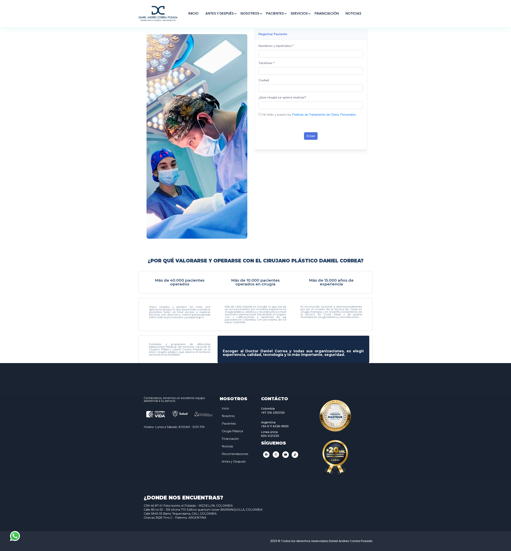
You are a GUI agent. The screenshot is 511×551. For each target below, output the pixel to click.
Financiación (230, 439)
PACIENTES (275, 13)
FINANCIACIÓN (327, 13)
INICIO (193, 13)
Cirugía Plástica (232, 431)
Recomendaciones (235, 454)
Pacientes (229, 423)
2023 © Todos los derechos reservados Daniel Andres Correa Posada (321, 541)
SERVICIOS (299, 13)
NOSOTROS (250, 13)
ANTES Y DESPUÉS (219, 13)
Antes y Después (234, 461)
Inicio (225, 408)
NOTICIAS (353, 13)
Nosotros (228, 416)
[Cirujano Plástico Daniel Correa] (158, 13)
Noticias (227, 446)
